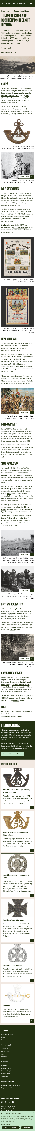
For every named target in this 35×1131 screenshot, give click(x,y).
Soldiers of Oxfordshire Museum (13, 754)
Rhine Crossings (20, 512)
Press (3, 1037)
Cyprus (12, 630)
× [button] (33, 1112)
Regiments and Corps (21, 11)
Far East (24, 518)
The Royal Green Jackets (13, 716)
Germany (20, 611)
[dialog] (17, 1121)
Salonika (30, 381)
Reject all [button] (27, 1127)
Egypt (6, 383)
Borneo (21, 698)
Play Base (4, 1065)
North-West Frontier (20, 227)
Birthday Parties (6, 1068)
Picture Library (5, 1074)
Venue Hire (4, 1076)
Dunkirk (4, 475)
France (3, 518)
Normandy (7, 489)
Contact (3, 1040)
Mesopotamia (11, 357)
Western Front (16, 348)
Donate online (5, 1051)
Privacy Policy (10, 1121)
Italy (13, 518)
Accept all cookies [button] (10, 1127)
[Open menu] (31, 3)
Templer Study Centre (7, 1071)
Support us (4, 1048)
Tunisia (9, 518)
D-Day (9, 493)
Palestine (19, 614)
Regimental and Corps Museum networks (13, 1088)
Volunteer (4, 1057)
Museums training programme (10, 1085)
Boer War (9, 214)
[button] (17, 1124)
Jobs (2, 1054)
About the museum (7, 1034)
